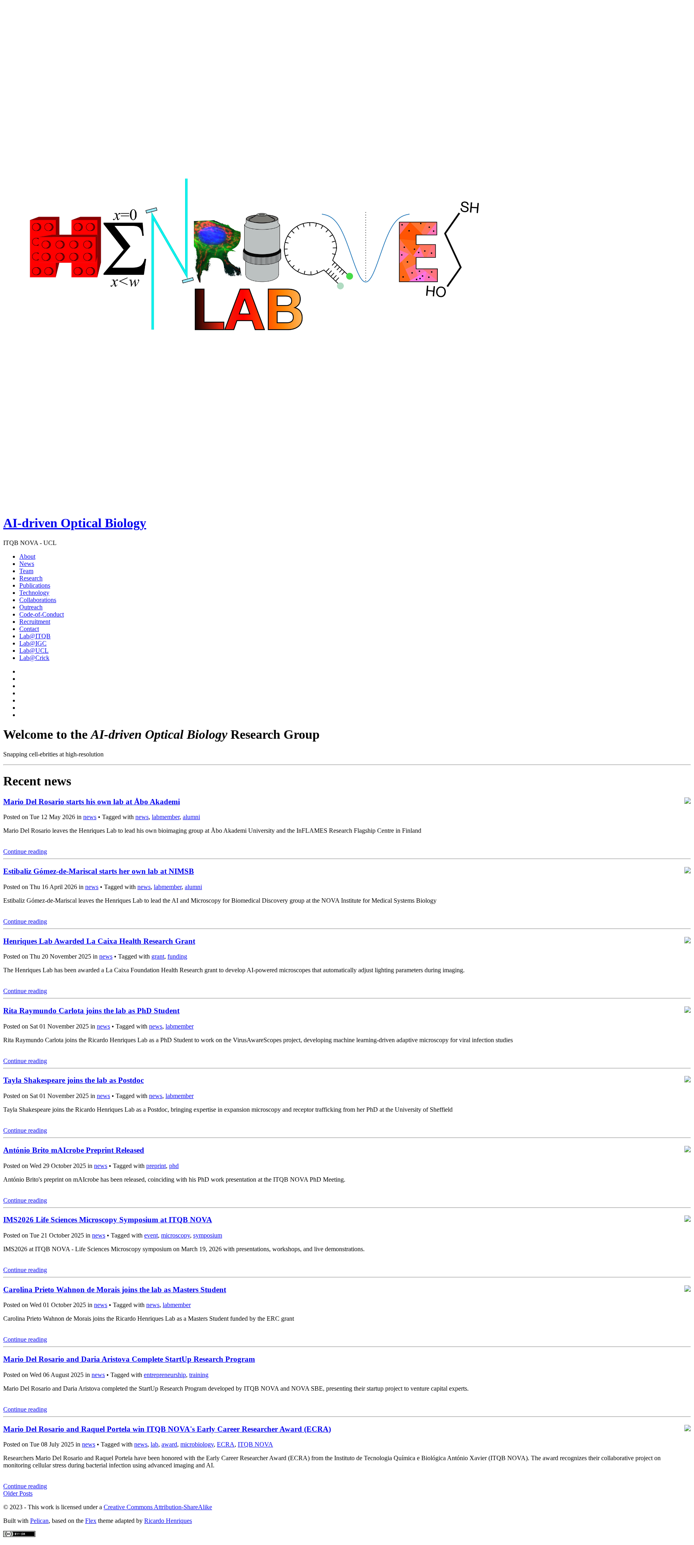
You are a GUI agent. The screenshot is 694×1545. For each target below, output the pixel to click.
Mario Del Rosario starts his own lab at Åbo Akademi (91, 801)
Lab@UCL (34, 650)
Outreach (31, 607)
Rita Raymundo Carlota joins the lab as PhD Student (91, 1010)
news (89, 816)
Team (26, 571)
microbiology (197, 1444)
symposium (207, 1235)
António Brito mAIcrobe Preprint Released (73, 1150)
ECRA (226, 1444)
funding (177, 956)
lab (154, 1444)
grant (157, 956)
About (27, 556)
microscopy (175, 1235)
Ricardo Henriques (168, 1520)
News (26, 563)
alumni (191, 816)
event (151, 1235)
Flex (90, 1520)
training (198, 1374)
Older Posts (18, 1493)
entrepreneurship (165, 1374)
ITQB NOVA (255, 1444)
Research (31, 578)
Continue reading (25, 851)
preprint (156, 1165)
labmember (166, 816)
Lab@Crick (34, 657)
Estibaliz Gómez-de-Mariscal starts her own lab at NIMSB (98, 871)
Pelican (39, 1520)
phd (174, 1165)
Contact (29, 628)
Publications (34, 585)
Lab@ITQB (35, 636)
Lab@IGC (33, 643)
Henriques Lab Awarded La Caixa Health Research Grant (99, 941)
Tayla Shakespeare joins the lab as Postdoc (73, 1080)
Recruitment (34, 621)
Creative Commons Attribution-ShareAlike (158, 1507)
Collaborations (37, 599)
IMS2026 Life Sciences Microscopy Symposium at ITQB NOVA (107, 1219)
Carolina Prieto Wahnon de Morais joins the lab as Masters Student (114, 1289)
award (169, 1444)
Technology (34, 592)
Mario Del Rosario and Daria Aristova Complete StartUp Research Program (129, 1359)
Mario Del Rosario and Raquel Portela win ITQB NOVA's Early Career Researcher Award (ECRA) (167, 1429)
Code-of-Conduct (41, 614)
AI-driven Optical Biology (74, 523)
